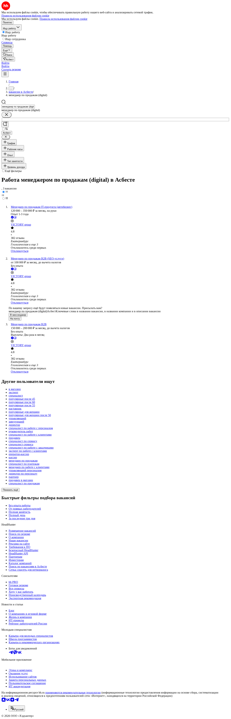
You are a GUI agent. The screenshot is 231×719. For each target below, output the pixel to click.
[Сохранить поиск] (5, 124)
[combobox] (18, 107)
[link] (7, 54)
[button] (5, 62)
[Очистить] (6, 115)
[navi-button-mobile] (5, 74)
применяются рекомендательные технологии (73, 692)
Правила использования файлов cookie (63, 18)
